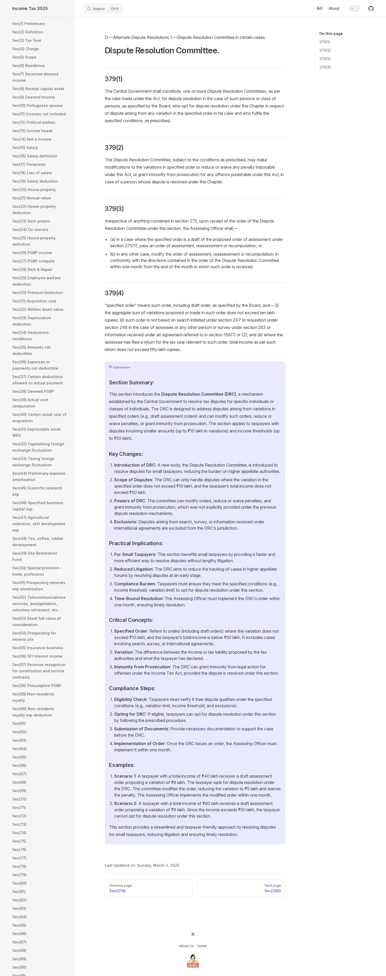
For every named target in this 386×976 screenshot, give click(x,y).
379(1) (324, 42)
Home (202, 946)
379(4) (325, 67)
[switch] (354, 8)
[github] (371, 8)
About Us (186, 946)
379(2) (325, 50)
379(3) (325, 58)
